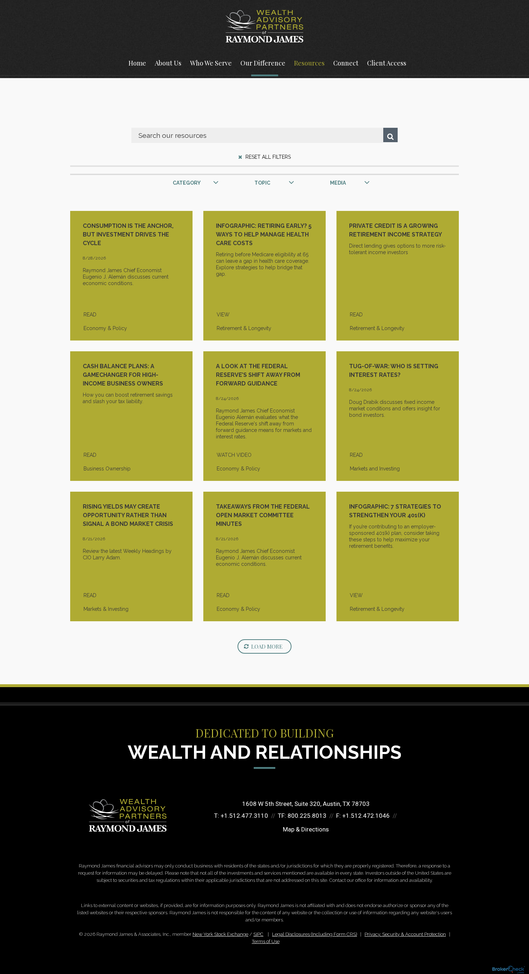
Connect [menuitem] (345, 63)
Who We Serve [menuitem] (211, 63)
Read (89, 314)
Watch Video (234, 455)
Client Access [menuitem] (386, 63)
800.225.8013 (307, 815)
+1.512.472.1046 (366, 815)
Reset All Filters (267, 157)
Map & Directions (306, 829)
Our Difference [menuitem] (262, 63)
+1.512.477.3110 (244, 815)
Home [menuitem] (137, 63)
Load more (266, 646)
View (223, 314)
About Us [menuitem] (168, 63)
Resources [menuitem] (309, 63)
